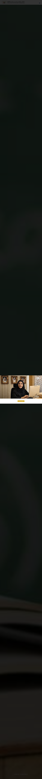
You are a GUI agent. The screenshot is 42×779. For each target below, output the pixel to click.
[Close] (40, 376)
